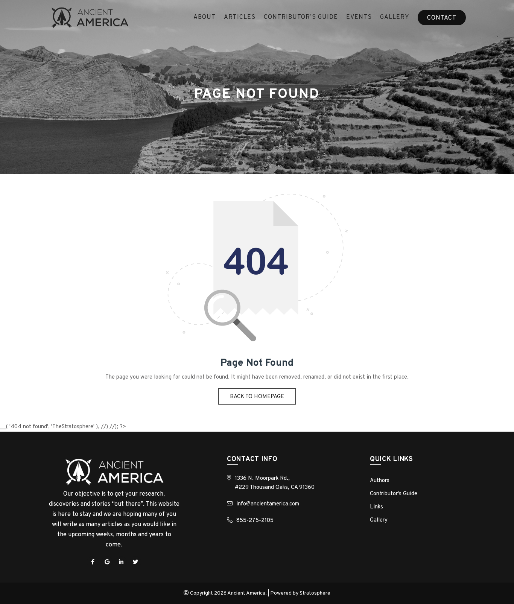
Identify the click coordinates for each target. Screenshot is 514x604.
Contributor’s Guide (301, 17)
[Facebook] (92, 561)
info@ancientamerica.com (267, 504)
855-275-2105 (255, 520)
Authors (379, 480)
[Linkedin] (121, 561)
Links (376, 507)
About (204, 17)
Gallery (394, 17)
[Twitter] (135, 561)
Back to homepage (257, 396)
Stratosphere (315, 593)
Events (359, 17)
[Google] (107, 561)
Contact (441, 18)
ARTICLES (239, 17)
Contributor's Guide (393, 494)
